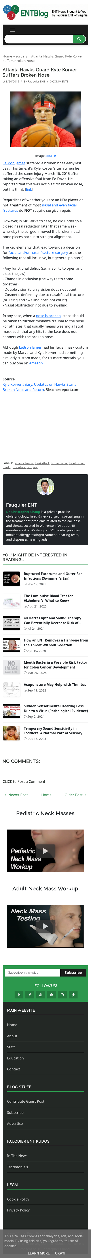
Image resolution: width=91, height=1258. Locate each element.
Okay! (60, 1253)
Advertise (15, 1123)
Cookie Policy (18, 1199)
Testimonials (17, 1167)
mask (6, 467)
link (29, 189)
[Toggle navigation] (12, 30)
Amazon (36, 363)
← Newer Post (16, 794)
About (12, 1036)
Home (46, 794)
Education (15, 1058)
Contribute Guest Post (25, 1101)
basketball (42, 463)
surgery (32, 467)
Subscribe (73, 972)
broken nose (59, 463)
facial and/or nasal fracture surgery (38, 252)
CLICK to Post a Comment (24, 781)
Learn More (39, 1253)
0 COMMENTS (59, 81)
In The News (17, 1155)
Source (51, 156)
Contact (13, 1069)
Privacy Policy (18, 1210)
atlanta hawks (24, 463)
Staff (11, 1047)
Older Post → (76, 794)
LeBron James (14, 163)
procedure (19, 467)
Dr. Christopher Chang (23, 512)
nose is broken (48, 315)
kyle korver (77, 463)
